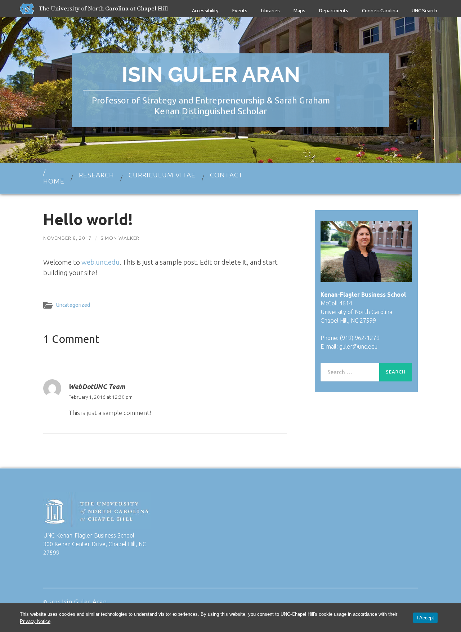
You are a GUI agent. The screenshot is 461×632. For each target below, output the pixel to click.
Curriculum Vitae (162, 175)
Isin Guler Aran (211, 74)
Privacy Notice (35, 621)
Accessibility (205, 10)
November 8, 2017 (67, 238)
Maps (299, 10)
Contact (226, 175)
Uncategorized (73, 305)
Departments (333, 10)
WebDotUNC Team (96, 386)
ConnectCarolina (380, 10)
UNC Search (424, 10)
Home (53, 181)
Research (96, 175)
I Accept (425, 617)
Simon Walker (119, 238)
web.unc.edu (100, 262)
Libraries (270, 10)
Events (239, 10)
